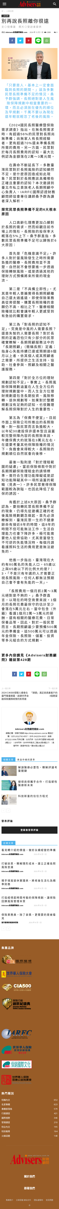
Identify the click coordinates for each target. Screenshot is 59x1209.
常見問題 (49, 1200)
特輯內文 (6, 1099)
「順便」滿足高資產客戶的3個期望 (43, 694)
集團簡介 (9, 1200)
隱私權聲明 (38, 1200)
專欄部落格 (7, 1108)
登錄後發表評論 (30, 830)
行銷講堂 (6, 1113)
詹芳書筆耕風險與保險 (10, 922)
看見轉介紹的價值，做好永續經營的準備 (29, 850)
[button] (55, 4)
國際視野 (6, 1117)
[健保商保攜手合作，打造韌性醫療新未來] (9, 785)
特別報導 (6, 1131)
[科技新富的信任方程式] (9, 799)
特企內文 (6, 1126)
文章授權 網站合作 (23, 1200)
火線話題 (5, 16)
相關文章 (8, 759)
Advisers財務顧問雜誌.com (16, 32)
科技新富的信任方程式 (33, 796)
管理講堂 (6, 1122)
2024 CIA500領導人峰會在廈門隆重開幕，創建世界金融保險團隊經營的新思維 (15, 695)
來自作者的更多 (26, 759)
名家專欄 (6, 1104)
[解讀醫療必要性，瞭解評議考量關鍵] (9, 771)
